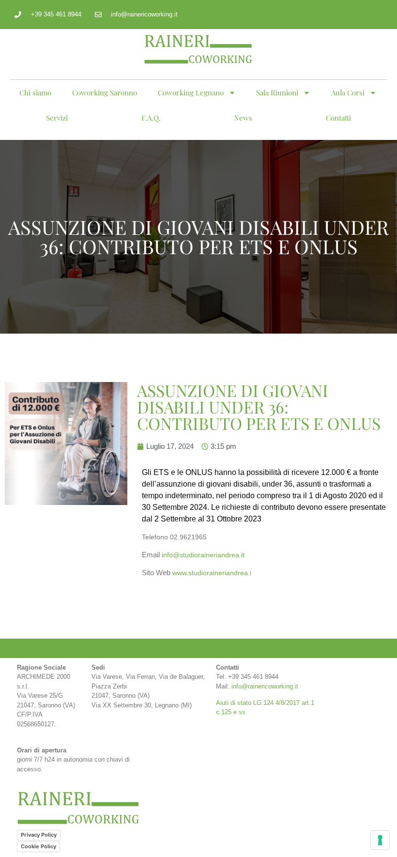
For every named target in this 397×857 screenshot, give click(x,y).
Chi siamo (35, 92)
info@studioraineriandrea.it (203, 555)
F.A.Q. (151, 117)
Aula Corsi (348, 92)
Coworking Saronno (104, 92)
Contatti (338, 117)
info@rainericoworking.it (264, 686)
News (243, 117)
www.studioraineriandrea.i (211, 573)
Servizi (57, 117)
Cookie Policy (38, 846)
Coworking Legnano (191, 92)
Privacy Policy (39, 834)
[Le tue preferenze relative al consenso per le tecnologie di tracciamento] (380, 840)
